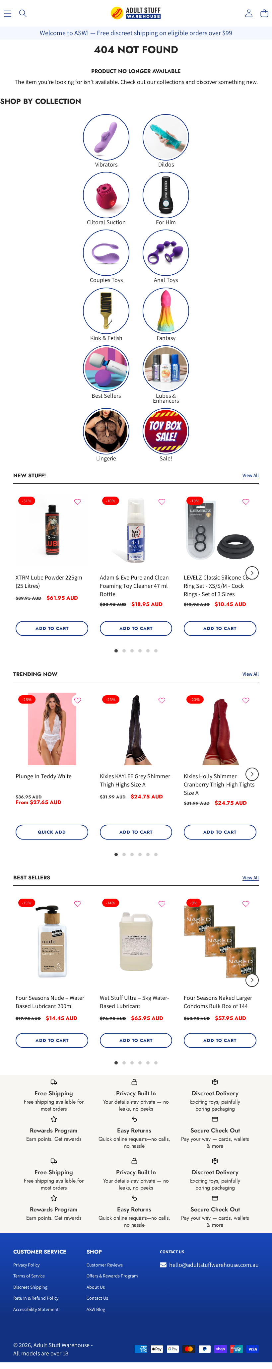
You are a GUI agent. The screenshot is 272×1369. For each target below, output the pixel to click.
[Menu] (7, 13)
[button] (264, 13)
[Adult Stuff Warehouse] (135, 13)
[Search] (23, 13)
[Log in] (248, 13)
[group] (106, 140)
